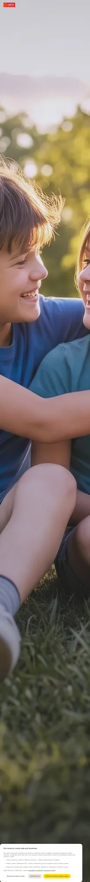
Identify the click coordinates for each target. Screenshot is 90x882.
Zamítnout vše (35, 876)
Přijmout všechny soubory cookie (56, 876)
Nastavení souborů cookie (16, 876)
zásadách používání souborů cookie (41, 870)
